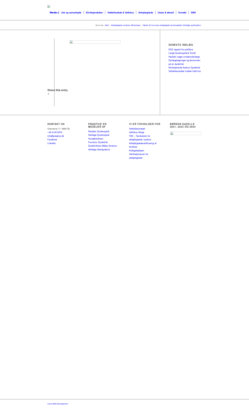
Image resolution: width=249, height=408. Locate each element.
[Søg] (50, 27)
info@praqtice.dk (55, 135)
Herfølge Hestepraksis (99, 149)
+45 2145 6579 (54, 132)
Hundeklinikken (95, 138)
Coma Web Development (57, 403)
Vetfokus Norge (136, 132)
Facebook (52, 139)
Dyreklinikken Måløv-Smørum (102, 145)
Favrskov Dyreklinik (98, 142)
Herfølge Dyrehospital (98, 134)
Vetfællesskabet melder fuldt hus (185, 71)
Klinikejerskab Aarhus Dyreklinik (184, 67)
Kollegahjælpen (136, 150)
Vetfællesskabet (137, 128)
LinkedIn (51, 143)
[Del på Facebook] (52, 93)
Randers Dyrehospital (98, 131)
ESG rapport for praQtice (181, 49)
